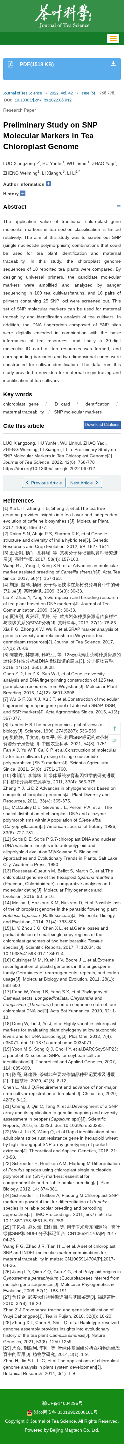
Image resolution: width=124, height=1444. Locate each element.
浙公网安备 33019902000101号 (65, 1412)
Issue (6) (87, 93)
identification (97, 403)
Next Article (82, 482)
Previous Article (46, 482)
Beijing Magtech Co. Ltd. (74, 1430)
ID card (61, 403)
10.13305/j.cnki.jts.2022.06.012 (43, 100)
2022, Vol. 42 (61, 93)
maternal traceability (23, 411)
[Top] (114, 728)
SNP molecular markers (78, 411)
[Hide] (114, 741)
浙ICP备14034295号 (62, 1403)
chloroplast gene (21, 403)
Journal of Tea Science (22, 93)
